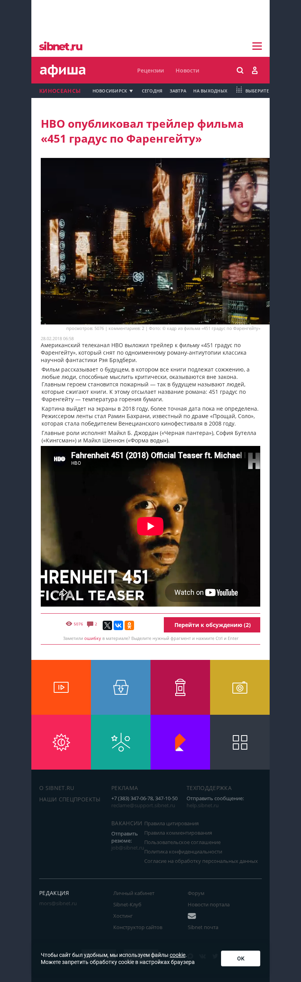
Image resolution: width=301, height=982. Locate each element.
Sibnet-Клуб (127, 904)
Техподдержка (209, 788)
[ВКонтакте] (118, 625)
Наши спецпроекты (70, 799)
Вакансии (127, 823)
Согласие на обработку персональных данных (201, 860)
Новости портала (209, 904)
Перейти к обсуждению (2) (212, 625)
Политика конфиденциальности (183, 851)
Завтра (178, 91)
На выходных (210, 91)
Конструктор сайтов (137, 927)
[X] (107, 625)
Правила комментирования (178, 832)
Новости (187, 70)
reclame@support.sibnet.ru (143, 805)
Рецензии (150, 70)
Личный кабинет (133, 893)
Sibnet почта (203, 927)
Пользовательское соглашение (182, 842)
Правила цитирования (171, 823)
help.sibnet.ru (203, 805)
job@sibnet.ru (127, 847)
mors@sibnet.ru (58, 903)
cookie (177, 955)
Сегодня (152, 91)
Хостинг (123, 915)
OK (241, 958)
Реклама (124, 788)
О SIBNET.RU (56, 788)
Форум (196, 893)
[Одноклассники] (129, 625)
